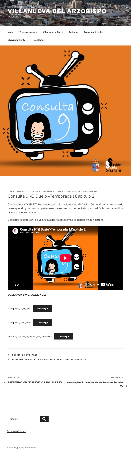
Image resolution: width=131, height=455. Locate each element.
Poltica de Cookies (16, 431)
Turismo (73, 32)
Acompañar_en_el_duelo (19, 308)
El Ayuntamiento (16, 39)
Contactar (39, 39)
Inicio (10, 32)
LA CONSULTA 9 (46, 359)
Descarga (42, 308)
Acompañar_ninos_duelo (19, 322)
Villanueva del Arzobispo (57, 11)
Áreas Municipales (93, 32)
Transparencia (27, 32)
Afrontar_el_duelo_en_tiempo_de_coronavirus (30, 336)
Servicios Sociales (25, 355)
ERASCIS (30, 359)
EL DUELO (17, 359)
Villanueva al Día (52, 32)
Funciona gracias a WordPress (22, 447)
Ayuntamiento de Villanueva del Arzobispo (68, 191)
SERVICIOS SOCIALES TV (72, 359)
